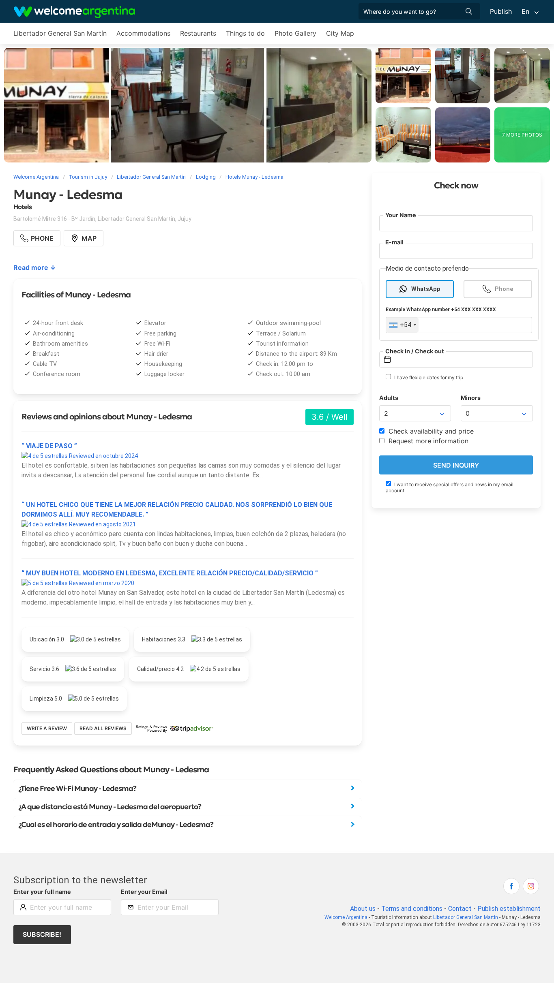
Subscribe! (42, 934)
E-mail (394, 242)
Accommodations (143, 33)
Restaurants (198, 33)
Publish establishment (509, 908)
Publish (501, 11)
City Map (340, 33)
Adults (388, 398)
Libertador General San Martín (60, 33)
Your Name (400, 215)
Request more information (427, 441)
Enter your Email (144, 891)
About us (363, 908)
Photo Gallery (295, 33)
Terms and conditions (411, 908)
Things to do (245, 33)
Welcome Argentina (345, 917)
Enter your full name (42, 891)
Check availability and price (430, 431)
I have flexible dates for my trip (428, 378)
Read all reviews (103, 728)
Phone (504, 289)
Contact (460, 908)
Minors (471, 398)
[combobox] (402, 325)
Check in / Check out (414, 351)
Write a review (47, 728)
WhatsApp (425, 289)
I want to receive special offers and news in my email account (449, 488)
